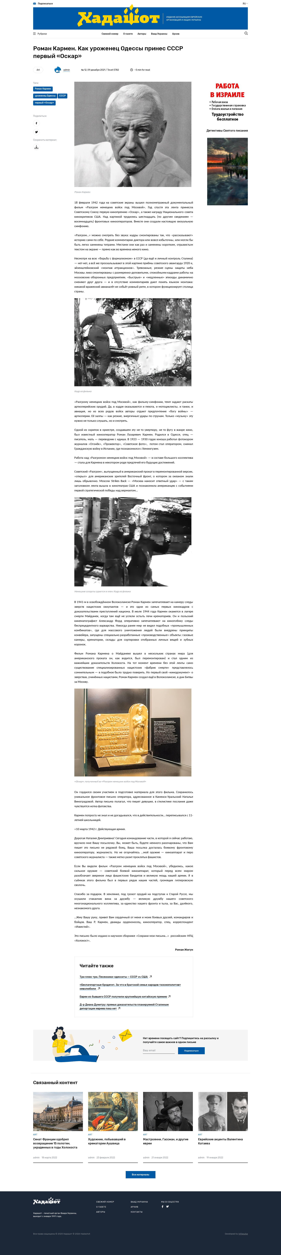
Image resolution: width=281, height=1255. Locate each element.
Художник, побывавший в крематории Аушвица (107, 1141)
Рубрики (42, 33)
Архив (175, 33)
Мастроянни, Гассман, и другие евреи (165, 1141)
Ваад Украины (159, 33)
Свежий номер (110, 33)
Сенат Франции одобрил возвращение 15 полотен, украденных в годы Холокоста (55, 1143)
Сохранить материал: (45, 140)
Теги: (36, 83)
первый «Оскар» (44, 102)
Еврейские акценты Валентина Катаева (220, 1141)
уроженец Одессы (45, 95)
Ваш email (149, 1050)
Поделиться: (40, 116)
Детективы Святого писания (227, 130)
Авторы (142, 33)
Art (38, 70)
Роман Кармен (43, 88)
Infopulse (243, 1234)
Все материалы (140, 1174)
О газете (128, 33)
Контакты (137, 1212)
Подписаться (45, 3)
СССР (62, 95)
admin (66, 70)
